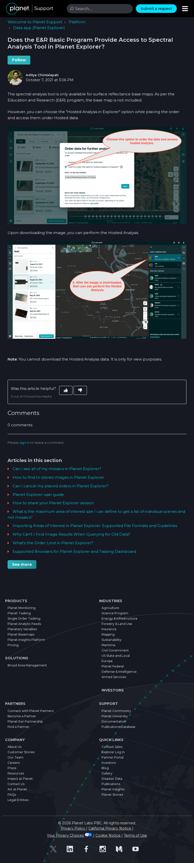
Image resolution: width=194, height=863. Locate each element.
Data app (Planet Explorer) (39, 27)
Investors (113, 690)
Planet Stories (112, 794)
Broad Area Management (27, 665)
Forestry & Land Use (117, 624)
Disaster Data (112, 779)
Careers (14, 763)
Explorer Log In (113, 752)
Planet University (115, 716)
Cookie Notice (108, 835)
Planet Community (116, 711)
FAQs (12, 794)
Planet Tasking (19, 613)
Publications (111, 784)
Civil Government (115, 650)
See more (22, 564)
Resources (16, 773)
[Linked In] (72, 849)
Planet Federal (113, 666)
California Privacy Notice (110, 828)
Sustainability (112, 640)
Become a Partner (22, 716)
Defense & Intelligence (119, 671)
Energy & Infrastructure (119, 618)
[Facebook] (88, 849)
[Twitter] (56, 849)
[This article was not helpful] (80, 390)
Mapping (108, 634)
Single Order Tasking (24, 618)
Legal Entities (18, 800)
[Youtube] (138, 849)
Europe (107, 661)
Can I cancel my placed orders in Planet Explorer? (61, 485)
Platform (77, 21)
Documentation (114, 721)
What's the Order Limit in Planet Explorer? (53, 542)
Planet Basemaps (21, 634)
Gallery (107, 773)
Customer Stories (21, 752)
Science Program (115, 613)
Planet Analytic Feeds (24, 624)
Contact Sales (112, 747)
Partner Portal (113, 757)
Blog (105, 768)
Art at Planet (17, 789)
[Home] (29, 8)
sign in (24, 443)
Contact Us (16, 784)
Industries (110, 601)
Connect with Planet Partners (31, 711)
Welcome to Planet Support (35, 21)
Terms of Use (135, 835)
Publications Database (118, 727)
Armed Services (114, 677)
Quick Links (111, 740)
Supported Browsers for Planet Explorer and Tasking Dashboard (74, 551)
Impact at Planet (20, 779)
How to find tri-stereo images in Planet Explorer (58, 477)
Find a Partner (18, 727)
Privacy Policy (73, 828)
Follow (19, 59)
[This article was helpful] (65, 390)
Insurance (109, 629)
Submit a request (156, 8)
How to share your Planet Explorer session (53, 502)
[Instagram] (105, 849)
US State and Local (116, 656)
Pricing (13, 645)
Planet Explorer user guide (38, 494)
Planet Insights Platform (26, 640)
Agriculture (110, 608)
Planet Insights (113, 789)
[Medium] (121, 849)
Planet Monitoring (22, 608)
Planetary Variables (22, 629)
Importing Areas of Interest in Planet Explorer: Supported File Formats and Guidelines (95, 525)
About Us (14, 747)
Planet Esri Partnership (25, 721)
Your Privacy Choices (66, 835)
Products (16, 601)
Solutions (16, 658)
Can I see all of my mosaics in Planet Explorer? (57, 468)
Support (108, 703)
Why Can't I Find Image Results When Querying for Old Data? (71, 534)
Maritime (108, 645)
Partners (15, 703)
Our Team (15, 757)
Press (12, 768)
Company (15, 740)
